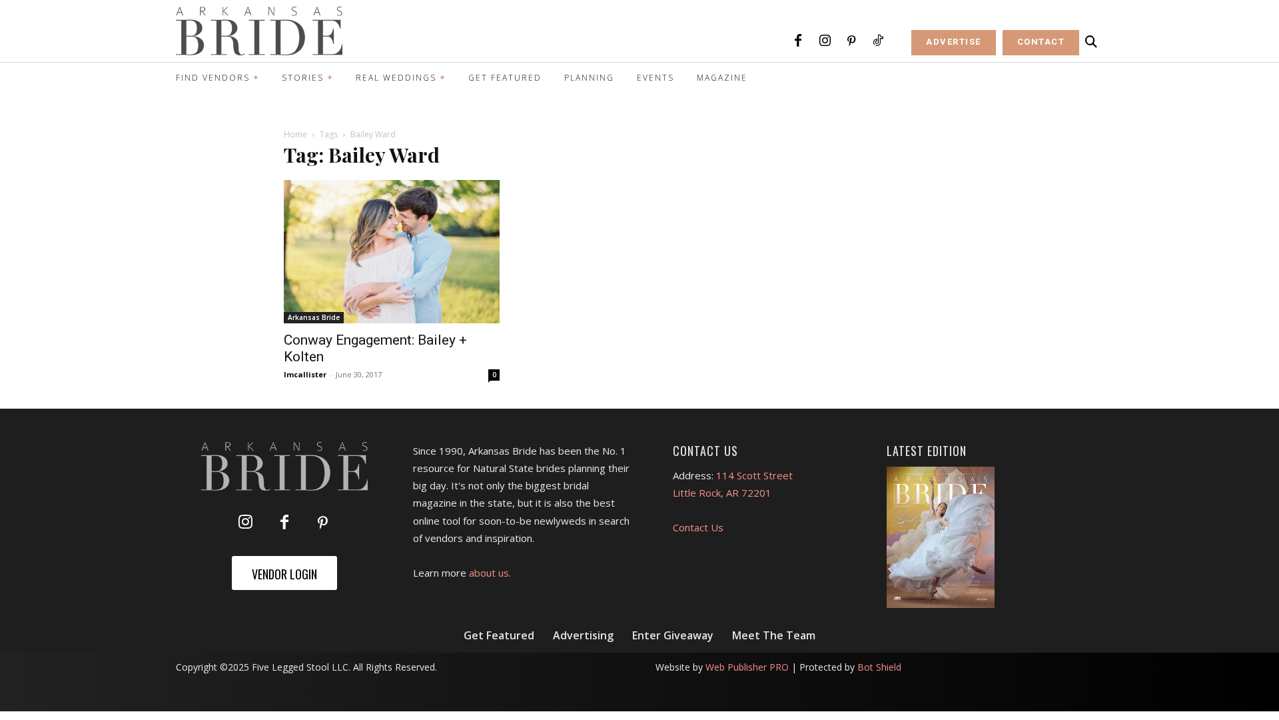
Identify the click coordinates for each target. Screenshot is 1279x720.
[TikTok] (878, 41)
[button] (1091, 42)
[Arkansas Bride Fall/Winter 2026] (941, 537)
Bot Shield (879, 667)
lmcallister (305, 374)
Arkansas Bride (314, 317)
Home (295, 134)
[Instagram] (824, 41)
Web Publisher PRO (747, 667)
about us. (490, 572)
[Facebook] (798, 41)
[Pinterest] (851, 41)
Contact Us (698, 527)
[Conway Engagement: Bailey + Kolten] (392, 252)
